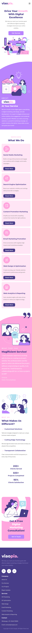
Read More (9, 168)
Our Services (5, 583)
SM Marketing (6, 597)
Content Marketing (7, 611)
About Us (4, 579)
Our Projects (5, 586)
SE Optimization (6, 600)
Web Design (5, 604)
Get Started (16, 33)
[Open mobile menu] (29, 3)
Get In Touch (16, 536)
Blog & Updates (6, 590)
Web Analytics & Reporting (9, 614)
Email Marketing (6, 607)
